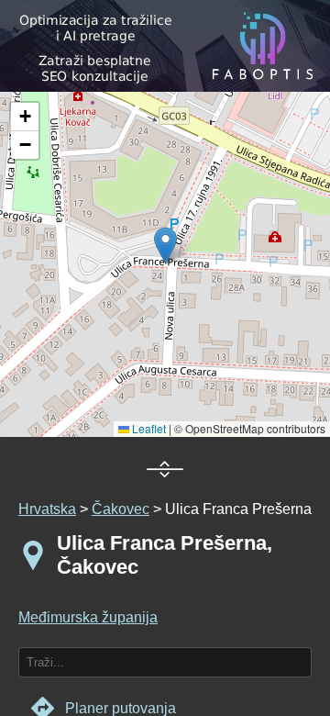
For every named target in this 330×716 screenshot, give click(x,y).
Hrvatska (47, 509)
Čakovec (120, 509)
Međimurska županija (88, 617)
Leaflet (147, 428)
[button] (24, 117)
